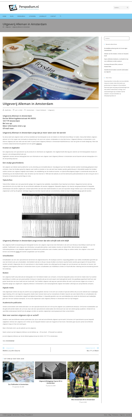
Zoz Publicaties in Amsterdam (18, 384)
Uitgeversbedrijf (10, 341)
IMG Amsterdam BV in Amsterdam (83, 400)
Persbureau (115, 415)
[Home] (3, 27)
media (18, 252)
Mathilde (8, 110)
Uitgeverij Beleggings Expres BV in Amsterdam (50, 382)
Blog (110, 415)
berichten (17, 415)
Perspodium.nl (29, 415)
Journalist (128, 415)
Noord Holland (41, 110)
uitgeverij (39, 144)
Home (105, 415)
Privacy (22, 415)
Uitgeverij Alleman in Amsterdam (21, 27)
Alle (14, 415)
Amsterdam (30, 110)
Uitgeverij (51, 110)
